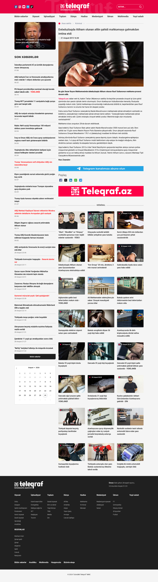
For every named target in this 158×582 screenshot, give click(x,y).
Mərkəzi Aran (19, 536)
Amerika (67, 505)
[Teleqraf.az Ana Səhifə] (74, 6)
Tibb (48, 511)
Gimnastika (117, 505)
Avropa (66, 514)
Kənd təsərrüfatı (36, 501)
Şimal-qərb (18, 539)
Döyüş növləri (118, 508)
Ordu (16, 501)
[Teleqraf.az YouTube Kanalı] (101, 191)
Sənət (99, 508)
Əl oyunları (117, 511)
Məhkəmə (83, 501)
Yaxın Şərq (67, 511)
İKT (32, 511)
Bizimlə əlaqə (69, 562)
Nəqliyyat (34, 514)
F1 (114, 501)
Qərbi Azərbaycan (20, 508)
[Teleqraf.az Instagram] (19, 6)
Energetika (35, 505)
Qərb (16, 549)
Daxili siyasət (19, 518)
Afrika (66, 501)
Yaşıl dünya (51, 508)
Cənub (16, 552)
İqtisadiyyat (49, 16)
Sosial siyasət (52, 501)
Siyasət (35, 16)
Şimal (16, 542)
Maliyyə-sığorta (36, 508)
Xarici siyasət (19, 514)
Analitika (17, 524)
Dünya (73, 16)
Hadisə (84, 16)
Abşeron (17, 546)
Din (48, 518)
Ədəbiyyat (100, 505)
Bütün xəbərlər (21, 16)
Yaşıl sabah (138, 16)
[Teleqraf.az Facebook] (15, 6)
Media (49, 514)
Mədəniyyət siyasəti (104, 501)
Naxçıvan (17, 555)
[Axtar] (140, 7)
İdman (110, 16)
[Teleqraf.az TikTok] (31, 6)
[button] (27, 46)
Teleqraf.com (63, 99)
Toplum (62, 16)
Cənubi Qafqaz (69, 518)
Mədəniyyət (97, 16)
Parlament (18, 511)
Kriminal (83, 505)
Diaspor (17, 505)
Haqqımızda (56, 562)
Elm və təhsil (51, 505)
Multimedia (123, 16)
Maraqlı (83, 508)
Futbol (115, 514)
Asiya (66, 508)
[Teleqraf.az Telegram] (27, 6)
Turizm (33, 518)
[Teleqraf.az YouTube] (23, 6)
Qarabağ (17, 521)
